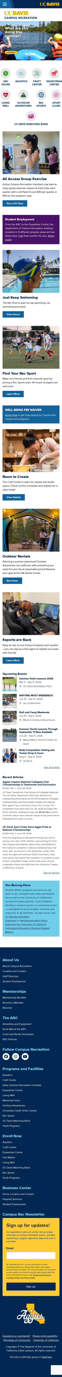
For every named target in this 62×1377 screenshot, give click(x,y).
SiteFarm (47, 1357)
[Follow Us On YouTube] (25, 1056)
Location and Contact (14, 971)
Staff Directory (10, 976)
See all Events (51, 767)
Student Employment (14, 981)
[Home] (20, 14)
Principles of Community (17, 1340)
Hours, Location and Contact (18, 1194)
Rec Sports (8, 1116)
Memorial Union (11, 1100)
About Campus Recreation (17, 966)
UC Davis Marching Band (16, 1121)
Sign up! (31, 1286)
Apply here (11, 415)
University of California (46, 1340)
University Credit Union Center (20, 1110)
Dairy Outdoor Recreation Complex (22, 1085)
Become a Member (13, 1002)
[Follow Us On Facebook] (6, 1056)
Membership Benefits (14, 997)
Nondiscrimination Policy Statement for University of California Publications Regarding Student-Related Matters (27, 926)
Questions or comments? (16, 1336)
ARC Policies (10, 1039)
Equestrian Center (13, 1090)
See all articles (51, 873)
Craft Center (9, 1080)
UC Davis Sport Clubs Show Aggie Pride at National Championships (27, 828)
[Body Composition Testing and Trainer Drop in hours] (10, 755)
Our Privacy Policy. (28, 1277)
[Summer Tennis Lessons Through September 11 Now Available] (10, 734)
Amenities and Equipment (17, 1024)
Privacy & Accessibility (45, 1336)
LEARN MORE (11, 52)
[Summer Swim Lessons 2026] (10, 684)
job (21, 236)
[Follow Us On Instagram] (15, 1056)
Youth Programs (11, 1126)
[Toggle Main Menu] (5, 4)
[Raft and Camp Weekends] (10, 717)
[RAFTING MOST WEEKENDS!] (10, 701)
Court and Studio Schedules (18, 1034)
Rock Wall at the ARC (14, 1029)
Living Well (9, 1095)
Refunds (7, 1008)
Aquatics (7, 1075)
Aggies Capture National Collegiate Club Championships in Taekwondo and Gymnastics (29, 783)
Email (10, 1248)
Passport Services (12, 1199)
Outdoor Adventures (14, 1105)
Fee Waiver (9, 1157)
